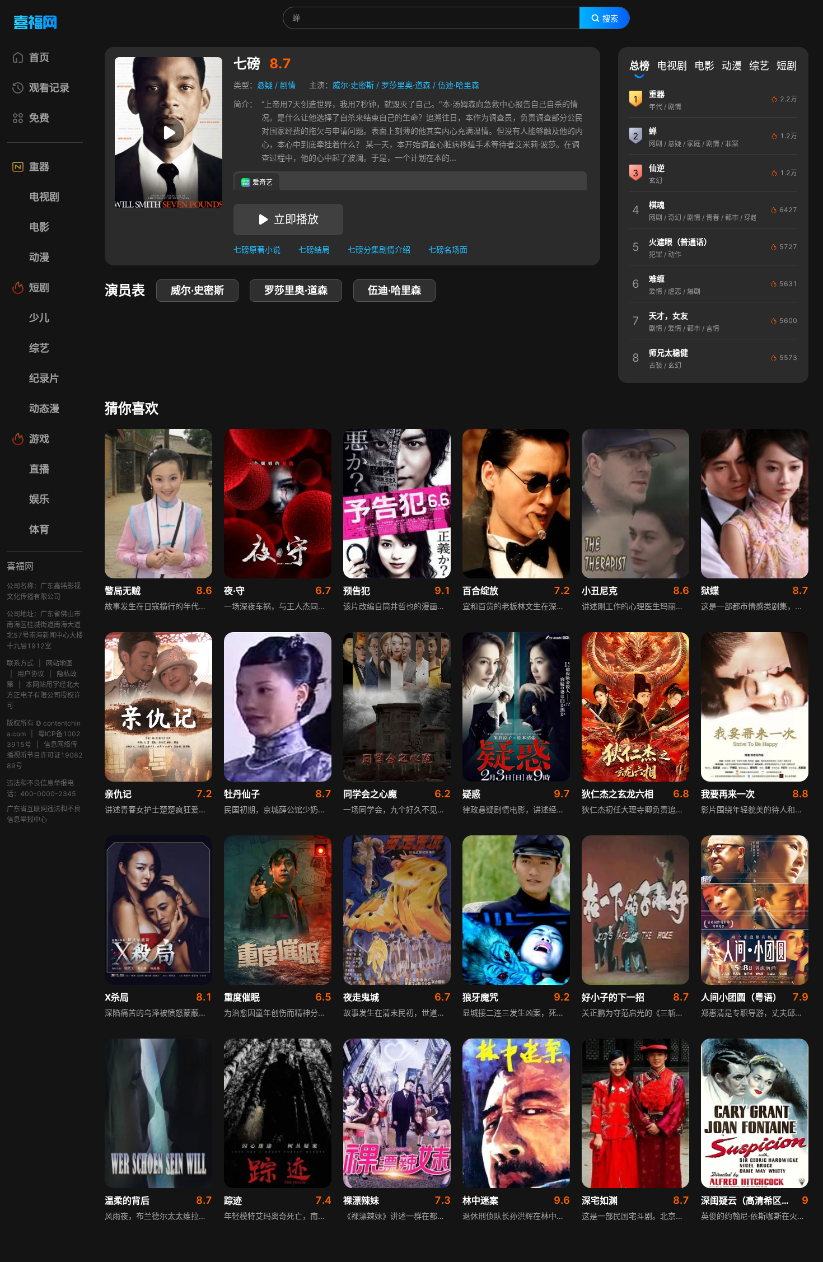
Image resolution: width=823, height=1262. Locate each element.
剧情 (288, 85)
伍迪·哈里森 (458, 85)
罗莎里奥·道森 (406, 85)
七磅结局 (314, 249)
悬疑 (265, 85)
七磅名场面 (447, 249)
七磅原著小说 (256, 249)
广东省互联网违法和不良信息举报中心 (44, 814)
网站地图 (59, 663)
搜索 (610, 18)
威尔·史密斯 (353, 85)
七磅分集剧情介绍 (379, 249)
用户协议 (30, 674)
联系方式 (20, 663)
